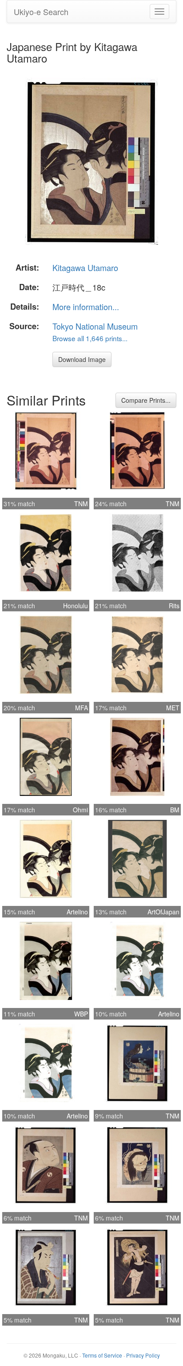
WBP (81, 1013)
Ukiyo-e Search (41, 11)
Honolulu (75, 605)
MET (172, 707)
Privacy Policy (143, 1355)
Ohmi (80, 809)
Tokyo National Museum (95, 326)
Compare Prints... (146, 400)
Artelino (77, 911)
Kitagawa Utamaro (85, 267)
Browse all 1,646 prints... (89, 338)
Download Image (82, 359)
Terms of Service (102, 1355)
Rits (174, 605)
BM (174, 809)
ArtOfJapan (163, 911)
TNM (81, 503)
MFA (81, 707)
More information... (85, 306)
